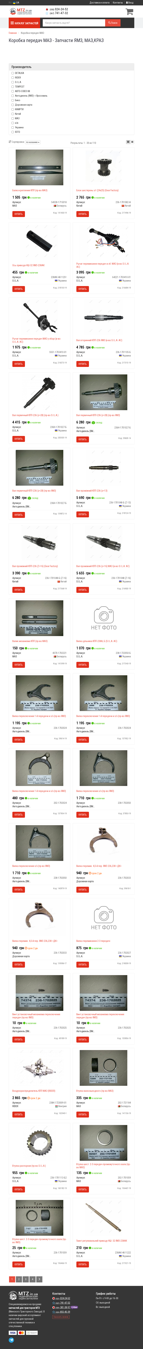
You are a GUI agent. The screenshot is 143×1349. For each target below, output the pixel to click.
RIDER (18, 77)
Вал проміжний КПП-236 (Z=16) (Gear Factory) (35, 566)
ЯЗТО (17, 132)
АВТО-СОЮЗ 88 (22, 91)
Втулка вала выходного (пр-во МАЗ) (95, 1090)
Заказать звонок (60, 1317)
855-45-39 (63, 1311)
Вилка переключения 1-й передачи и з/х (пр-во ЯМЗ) (39, 716)
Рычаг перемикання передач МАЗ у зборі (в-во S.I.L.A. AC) (36, 340)
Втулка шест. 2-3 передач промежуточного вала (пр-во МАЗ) (103, 1166)
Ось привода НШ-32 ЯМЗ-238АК (28, 265)
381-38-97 (63, 1307)
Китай (18, 113)
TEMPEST (19, 86)
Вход (130, 2)
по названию (32, 142)
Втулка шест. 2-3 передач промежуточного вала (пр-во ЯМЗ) (39, 1241)
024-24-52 (59, 9)
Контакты (118, 2)
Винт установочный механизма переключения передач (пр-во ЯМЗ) (36, 1016)
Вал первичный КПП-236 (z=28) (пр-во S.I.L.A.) (35, 415)
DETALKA (19, 73)
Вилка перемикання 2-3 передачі (93, 941)
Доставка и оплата (100, 2)
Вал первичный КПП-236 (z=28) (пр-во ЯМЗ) (98, 415)
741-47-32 (59, 13)
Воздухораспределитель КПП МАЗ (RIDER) (33, 1090)
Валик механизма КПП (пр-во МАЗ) (30, 641)
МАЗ (17, 118)
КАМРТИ (19, 109)
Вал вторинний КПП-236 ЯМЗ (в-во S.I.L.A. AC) (99, 340)
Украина (19, 127)
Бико (17, 100)
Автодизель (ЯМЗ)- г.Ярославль (31, 95)
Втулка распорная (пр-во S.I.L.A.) (29, 1165)
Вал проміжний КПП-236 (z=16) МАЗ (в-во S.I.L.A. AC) (103, 566)
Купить (19, 214)
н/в (16, 122)
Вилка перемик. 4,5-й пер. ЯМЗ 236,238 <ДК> (99, 866)
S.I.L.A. (18, 82)
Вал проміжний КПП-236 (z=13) (91, 490)
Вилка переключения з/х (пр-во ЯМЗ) (95, 791)
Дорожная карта (23, 104)
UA (17, 2)
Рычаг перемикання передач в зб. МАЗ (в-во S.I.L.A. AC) (102, 265)
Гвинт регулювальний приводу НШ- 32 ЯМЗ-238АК (101, 1240)
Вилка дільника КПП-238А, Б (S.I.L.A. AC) (96, 641)
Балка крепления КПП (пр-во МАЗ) (29, 190)
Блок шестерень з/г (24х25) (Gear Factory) (97, 190)
